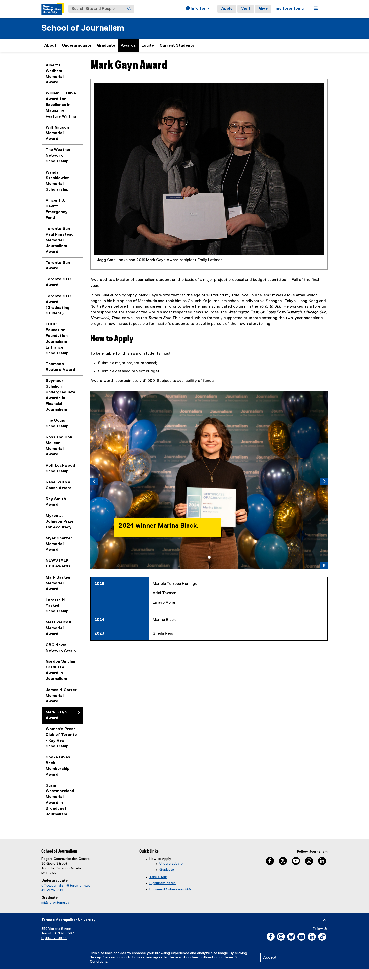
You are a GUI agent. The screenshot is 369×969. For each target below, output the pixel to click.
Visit (245, 9)
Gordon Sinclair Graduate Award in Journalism (61, 670)
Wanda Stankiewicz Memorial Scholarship (57, 181)
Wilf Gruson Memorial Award (57, 133)
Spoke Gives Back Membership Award (58, 766)
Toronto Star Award (58, 282)
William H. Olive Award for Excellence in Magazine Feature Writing (61, 104)
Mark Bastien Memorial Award (58, 583)
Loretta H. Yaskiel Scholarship (57, 606)
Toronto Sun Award (58, 266)
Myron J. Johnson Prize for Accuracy (59, 521)
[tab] (205, 557)
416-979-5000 (56, 938)
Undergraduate (76, 46)
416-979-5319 (52, 890)
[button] (197, 9)
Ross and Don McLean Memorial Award (59, 446)
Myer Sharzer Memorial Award (59, 544)
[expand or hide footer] (325, 920)
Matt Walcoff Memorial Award (59, 628)
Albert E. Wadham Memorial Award (55, 74)
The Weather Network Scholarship (58, 155)
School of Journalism (82, 28)
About (50, 46)
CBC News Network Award (61, 648)
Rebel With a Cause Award (59, 485)
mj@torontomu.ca (55, 902)
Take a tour (158, 877)
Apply (227, 9)
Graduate (106, 46)
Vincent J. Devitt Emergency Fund (57, 209)
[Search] (129, 9)
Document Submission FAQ (170, 889)
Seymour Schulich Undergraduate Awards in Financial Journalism (60, 395)
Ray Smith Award (56, 502)
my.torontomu (290, 9)
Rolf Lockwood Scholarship (60, 468)
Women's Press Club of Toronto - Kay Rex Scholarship (61, 738)
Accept (270, 958)
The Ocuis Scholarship (57, 423)
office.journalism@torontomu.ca (65, 885)
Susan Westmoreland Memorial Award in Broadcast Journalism (60, 800)
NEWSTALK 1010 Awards (58, 563)
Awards (128, 46)
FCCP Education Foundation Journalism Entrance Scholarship (57, 338)
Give (263, 9)
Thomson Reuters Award (60, 367)
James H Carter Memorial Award (61, 696)
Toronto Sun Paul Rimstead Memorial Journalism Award (60, 240)
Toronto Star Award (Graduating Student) (58, 305)
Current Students (177, 46)
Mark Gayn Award (56, 715)
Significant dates (162, 883)
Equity (147, 46)
